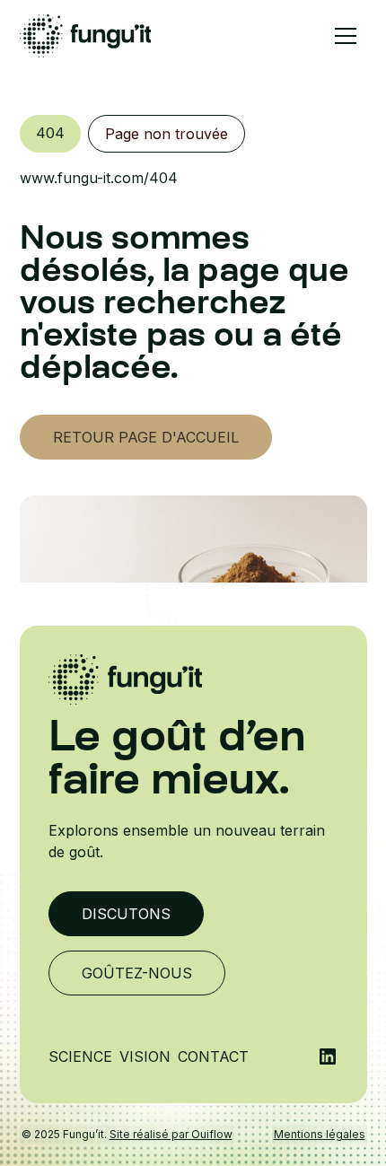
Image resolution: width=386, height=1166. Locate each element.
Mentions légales (319, 1134)
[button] (345, 35)
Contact (213, 1056)
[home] (86, 35)
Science (80, 1056)
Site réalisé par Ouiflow (171, 1134)
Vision (145, 1056)
